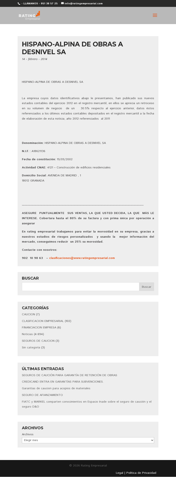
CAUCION (28, 314)
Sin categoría (31, 347)
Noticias (27, 334)
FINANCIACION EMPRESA (39, 327)
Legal (119, 473)
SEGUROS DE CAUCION (38, 341)
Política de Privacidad (141, 473)
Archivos (27, 434)
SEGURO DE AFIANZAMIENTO (42, 395)
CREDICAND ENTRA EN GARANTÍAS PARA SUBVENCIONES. (63, 382)
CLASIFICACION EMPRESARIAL (43, 321)
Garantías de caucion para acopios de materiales (56, 388)
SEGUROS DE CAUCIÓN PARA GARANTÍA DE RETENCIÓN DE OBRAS (69, 375)
